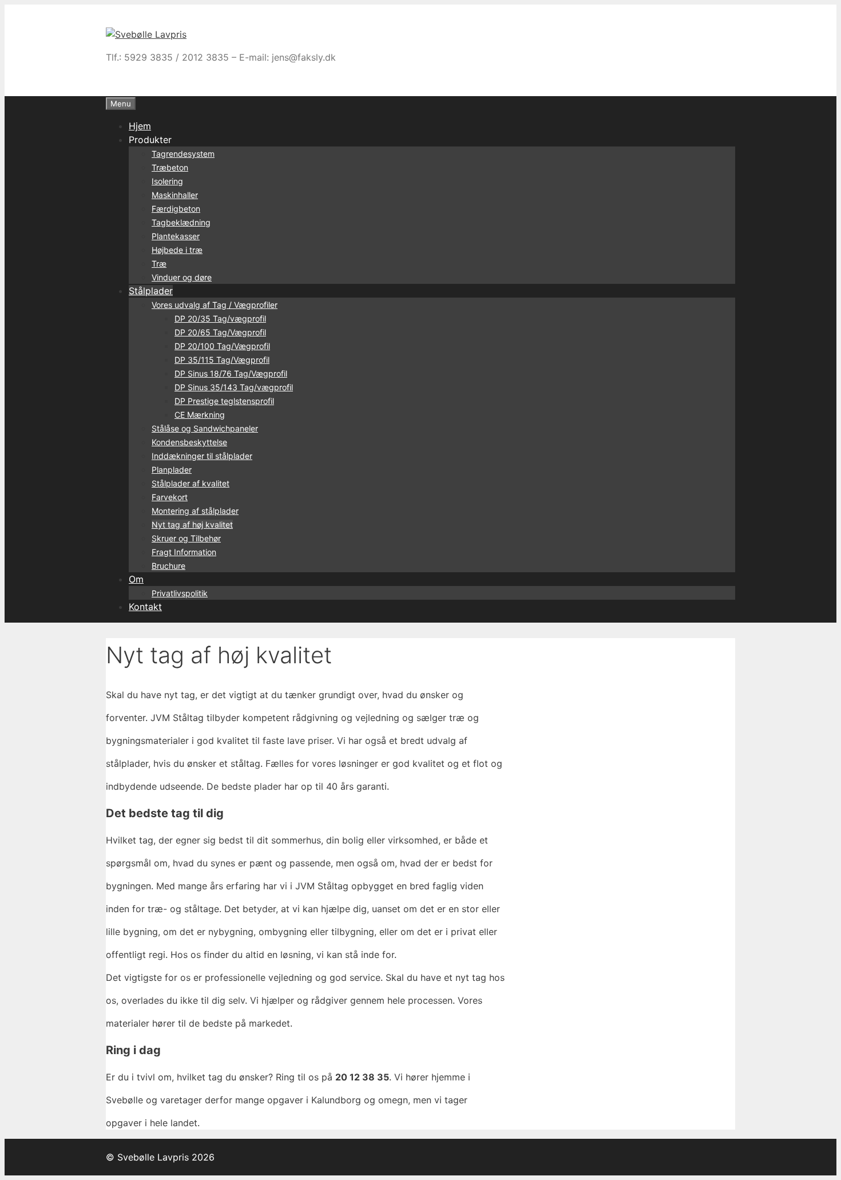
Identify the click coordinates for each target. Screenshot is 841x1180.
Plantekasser (176, 236)
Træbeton (170, 167)
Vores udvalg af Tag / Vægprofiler (214, 305)
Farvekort (170, 497)
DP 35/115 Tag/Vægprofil (221, 360)
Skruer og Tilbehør (186, 538)
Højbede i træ (177, 250)
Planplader (172, 469)
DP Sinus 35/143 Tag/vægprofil (233, 387)
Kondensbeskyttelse (189, 442)
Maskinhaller (175, 195)
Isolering (167, 181)
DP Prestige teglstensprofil (224, 401)
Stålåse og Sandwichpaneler (205, 428)
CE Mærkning (199, 414)
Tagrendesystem (183, 154)
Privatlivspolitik (180, 593)
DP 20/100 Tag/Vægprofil (222, 346)
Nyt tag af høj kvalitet (192, 524)
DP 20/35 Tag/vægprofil (220, 318)
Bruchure (168, 566)
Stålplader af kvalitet (190, 483)
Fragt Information (184, 552)
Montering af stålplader (195, 511)
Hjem (140, 126)
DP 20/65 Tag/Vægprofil (220, 332)
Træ (159, 263)
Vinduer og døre (182, 277)
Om (136, 579)
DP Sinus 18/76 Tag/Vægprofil (230, 373)
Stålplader (151, 290)
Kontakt (145, 606)
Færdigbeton (176, 208)
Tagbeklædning (181, 222)
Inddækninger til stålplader (202, 456)
